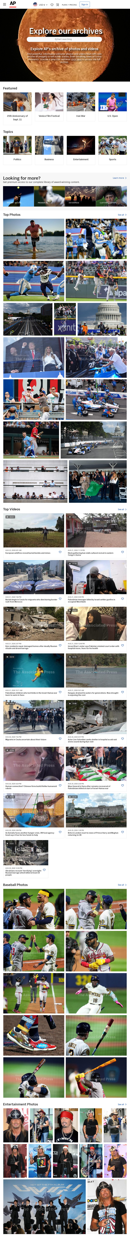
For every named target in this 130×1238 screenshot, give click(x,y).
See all (121, 214)
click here (76, 59)
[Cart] (58, 4)
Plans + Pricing (69, 5)
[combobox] (42, 4)
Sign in (85, 4)
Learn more (119, 178)
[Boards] (52, 4)
